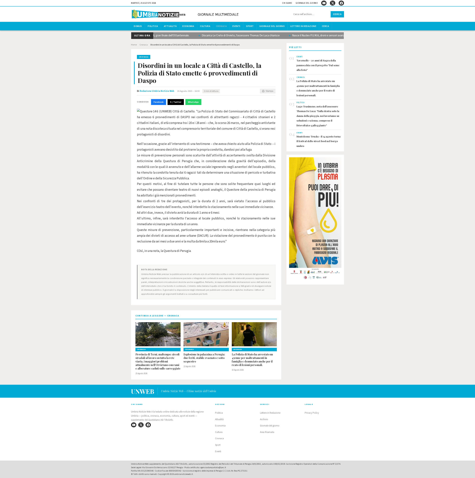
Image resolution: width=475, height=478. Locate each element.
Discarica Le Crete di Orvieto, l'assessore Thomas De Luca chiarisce (231, 35)
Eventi (236, 26)
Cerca (337, 14)
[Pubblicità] (315, 219)
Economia (188, 26)
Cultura (205, 26)
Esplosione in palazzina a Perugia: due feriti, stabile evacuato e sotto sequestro (204, 358)
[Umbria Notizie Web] (185, 14)
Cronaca (221, 26)
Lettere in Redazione (303, 26)
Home (134, 44)
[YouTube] (324, 3)
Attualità (170, 26)
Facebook (158, 102)
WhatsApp (193, 102)
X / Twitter (175, 102)
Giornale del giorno (307, 3)
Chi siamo (287, 3)
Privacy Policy (312, 413)
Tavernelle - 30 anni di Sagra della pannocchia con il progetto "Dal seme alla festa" (318, 65)
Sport (250, 26)
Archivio (264, 419)
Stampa (269, 91)
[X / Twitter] (332, 3)
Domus (138, 26)
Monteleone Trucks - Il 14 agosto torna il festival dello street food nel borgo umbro (318, 141)
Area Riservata (267, 432)
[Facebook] (341, 3)
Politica (153, 26)
